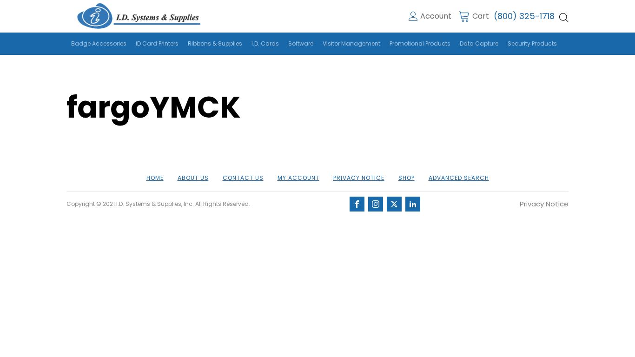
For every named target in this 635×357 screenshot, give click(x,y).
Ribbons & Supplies (215, 43)
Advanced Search (459, 178)
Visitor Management (351, 43)
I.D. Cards (265, 43)
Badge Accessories (98, 43)
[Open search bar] (564, 17)
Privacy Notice (358, 178)
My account (298, 178)
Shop (406, 178)
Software (300, 43)
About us (193, 178)
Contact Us (243, 178)
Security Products (532, 43)
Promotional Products (420, 43)
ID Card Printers (157, 43)
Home (155, 178)
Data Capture (479, 43)
